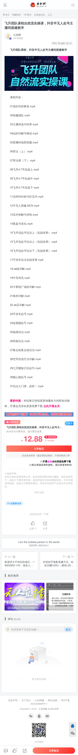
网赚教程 (16, 14)
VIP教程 (27, 14)
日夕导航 (10, 395)
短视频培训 (39, 14)
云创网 (17, 34)
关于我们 (26, 700)
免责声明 (13, 700)
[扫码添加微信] (72, 733)
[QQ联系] (72, 725)
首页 (7, 14)
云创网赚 (39, 700)
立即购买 (39, 448)
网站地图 (52, 700)
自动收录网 (53, 708)
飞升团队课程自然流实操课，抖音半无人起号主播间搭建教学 (39, 25)
